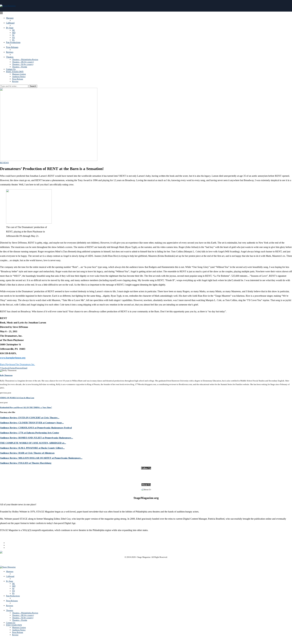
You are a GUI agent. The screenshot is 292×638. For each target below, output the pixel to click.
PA (13, 40)
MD (13, 33)
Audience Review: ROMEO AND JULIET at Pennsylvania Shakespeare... (36, 437)
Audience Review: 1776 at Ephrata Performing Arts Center (29, 432)
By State (9, 28)
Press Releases (12, 47)
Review (15, 81)
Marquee (10, 18)
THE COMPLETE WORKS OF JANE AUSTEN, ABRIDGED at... (33, 443)
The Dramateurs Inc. (25, 364)
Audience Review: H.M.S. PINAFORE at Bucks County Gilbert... (32, 448)
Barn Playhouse (7, 364)
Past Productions (13, 42)
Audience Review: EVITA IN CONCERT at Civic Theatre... (29, 417)
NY (13, 37)
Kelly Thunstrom (6, 375)
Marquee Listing (19, 74)
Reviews (9, 52)
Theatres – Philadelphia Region (25, 59)
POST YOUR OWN (14, 71)
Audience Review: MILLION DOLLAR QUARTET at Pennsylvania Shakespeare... (41, 458)
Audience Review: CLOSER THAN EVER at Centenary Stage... (32, 422)
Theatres (9, 57)
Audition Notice (19, 76)
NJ (13, 35)
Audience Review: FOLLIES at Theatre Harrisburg (25, 463)
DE (13, 30)
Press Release (17, 79)
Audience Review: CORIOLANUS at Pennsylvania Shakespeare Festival (36, 427)
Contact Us (11, 69)
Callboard (10, 23)
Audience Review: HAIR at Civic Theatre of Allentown (27, 453)
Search (33, 86)
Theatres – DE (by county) (23, 62)
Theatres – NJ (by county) (22, 64)
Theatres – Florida (19, 67)
